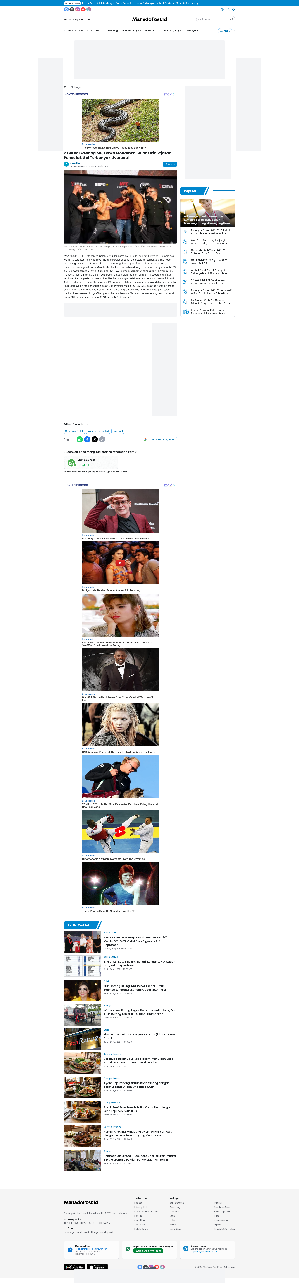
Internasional (221, 1220)
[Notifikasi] (228, 9)
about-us (139, 1224)
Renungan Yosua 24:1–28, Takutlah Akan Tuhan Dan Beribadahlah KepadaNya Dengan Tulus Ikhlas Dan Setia (210, 235)
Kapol (99, 30)
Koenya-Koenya (112, 1054)
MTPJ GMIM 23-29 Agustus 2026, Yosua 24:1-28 (209, 262)
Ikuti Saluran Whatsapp (148, 1250)
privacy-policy (142, 1207)
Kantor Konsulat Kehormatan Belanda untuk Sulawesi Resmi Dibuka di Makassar (208, 313)
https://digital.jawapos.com (204, 1251)
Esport (217, 1224)
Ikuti (83, 465)
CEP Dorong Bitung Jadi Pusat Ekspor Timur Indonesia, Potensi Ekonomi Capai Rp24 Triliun (135, 988)
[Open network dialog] (222, 9)
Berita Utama (75, 30)
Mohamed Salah (74, 431)
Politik (173, 1224)
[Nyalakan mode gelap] (233, 9)
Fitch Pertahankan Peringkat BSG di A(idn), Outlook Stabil (139, 1036)
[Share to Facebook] (87, 439)
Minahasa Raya (130, 30)
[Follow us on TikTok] (88, 9)
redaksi (138, 1202)
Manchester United (98, 431)
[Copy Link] (102, 439)
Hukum (173, 1220)
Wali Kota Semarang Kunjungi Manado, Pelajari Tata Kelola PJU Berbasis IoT (209, 243)
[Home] (65, 87)
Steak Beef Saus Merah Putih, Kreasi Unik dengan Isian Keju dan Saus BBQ (137, 1109)
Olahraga (75, 87)
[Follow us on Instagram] (77, 9)
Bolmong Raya (172, 30)
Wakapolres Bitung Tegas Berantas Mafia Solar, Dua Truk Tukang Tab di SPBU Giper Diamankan (140, 1012)
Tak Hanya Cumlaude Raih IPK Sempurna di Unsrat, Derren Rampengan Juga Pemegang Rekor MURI (207, 222)
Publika (107, 981)
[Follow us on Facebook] (66, 9)
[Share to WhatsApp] (80, 439)
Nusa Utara (151, 30)
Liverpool (118, 431)
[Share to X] (95, 439)
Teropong (112, 30)
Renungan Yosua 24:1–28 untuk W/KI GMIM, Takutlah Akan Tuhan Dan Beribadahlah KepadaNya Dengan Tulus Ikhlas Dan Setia (211, 295)
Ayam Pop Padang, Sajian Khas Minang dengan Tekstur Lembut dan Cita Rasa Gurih (136, 1085)
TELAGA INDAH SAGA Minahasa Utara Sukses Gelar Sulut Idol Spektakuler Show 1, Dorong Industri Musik (211, 285)
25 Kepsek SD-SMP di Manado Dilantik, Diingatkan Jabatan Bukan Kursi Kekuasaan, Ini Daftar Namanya (211, 305)
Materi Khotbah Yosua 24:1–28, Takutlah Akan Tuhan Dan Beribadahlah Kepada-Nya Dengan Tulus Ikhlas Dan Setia (211, 255)
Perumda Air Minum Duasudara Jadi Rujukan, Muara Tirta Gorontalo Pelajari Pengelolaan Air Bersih (140, 1157)
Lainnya (191, 30)
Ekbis (89, 30)
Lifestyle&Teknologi (224, 1229)
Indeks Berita (141, 1229)
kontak (138, 1216)
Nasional (174, 1211)
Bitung (107, 1005)
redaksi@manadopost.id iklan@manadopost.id (89, 1232)
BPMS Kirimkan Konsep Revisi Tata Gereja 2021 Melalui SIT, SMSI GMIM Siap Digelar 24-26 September (136, 941)
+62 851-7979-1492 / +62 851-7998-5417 (86, 1223)
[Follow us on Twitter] (71, 9)
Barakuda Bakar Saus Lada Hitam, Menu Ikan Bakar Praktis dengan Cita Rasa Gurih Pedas (139, 1060)
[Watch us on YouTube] (83, 9)
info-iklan (139, 1220)
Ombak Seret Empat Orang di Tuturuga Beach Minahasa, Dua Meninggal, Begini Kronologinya (209, 273)
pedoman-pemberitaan (147, 1211)
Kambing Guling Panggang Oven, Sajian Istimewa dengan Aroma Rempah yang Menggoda (138, 1133)
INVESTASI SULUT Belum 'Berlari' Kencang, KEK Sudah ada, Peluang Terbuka (139, 963)
